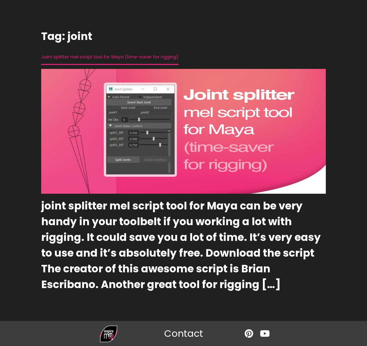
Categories (168, 20)
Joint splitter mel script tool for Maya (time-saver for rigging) (110, 57)
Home (142, 20)
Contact (232, 20)
